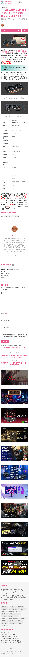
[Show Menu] (27, 2)
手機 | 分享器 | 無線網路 (8, 611)
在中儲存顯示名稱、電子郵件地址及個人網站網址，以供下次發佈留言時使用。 (15, 335)
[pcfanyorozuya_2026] (14, 397)
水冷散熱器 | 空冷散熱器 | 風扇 (10, 616)
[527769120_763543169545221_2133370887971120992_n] (14, 530)
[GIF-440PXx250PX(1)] (14, 567)
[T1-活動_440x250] (14, 416)
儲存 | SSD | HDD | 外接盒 (16, 606)
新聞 (6, 7)
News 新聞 (16, 216)
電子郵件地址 (5, 320)
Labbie (7, 26)
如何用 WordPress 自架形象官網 (10, 640)
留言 (2, 293)
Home (2, 7)
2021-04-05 (14, 26)
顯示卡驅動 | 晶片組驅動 (16, 623)
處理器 (24, 618)
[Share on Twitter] (11, 30)
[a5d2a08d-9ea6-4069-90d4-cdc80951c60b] (14, 454)
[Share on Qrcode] (18, 30)
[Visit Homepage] (7, 2)
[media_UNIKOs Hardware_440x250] (14, 511)
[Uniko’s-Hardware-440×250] (14, 549)
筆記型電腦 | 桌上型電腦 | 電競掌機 (10, 618)
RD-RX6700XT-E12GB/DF (8, 213)
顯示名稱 (4, 313)
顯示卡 (10, 216)
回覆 (3, 277)
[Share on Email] (25, 30)
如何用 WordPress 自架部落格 (9, 638)
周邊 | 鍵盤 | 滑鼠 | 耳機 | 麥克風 (17, 609)
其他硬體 (4, 609)
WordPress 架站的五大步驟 (8, 634)
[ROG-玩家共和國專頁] (14, 378)
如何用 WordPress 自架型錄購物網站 (11, 642)
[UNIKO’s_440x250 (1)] (14, 435)
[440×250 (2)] (14, 473)
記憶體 (4, 620)
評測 (2, 649)
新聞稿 (5, 613)
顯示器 (4, 625)
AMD (6, 216)
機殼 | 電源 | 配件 (15, 613)
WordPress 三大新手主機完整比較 (10, 636)
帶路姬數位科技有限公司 (12, 653)
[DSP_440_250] (14, 492)
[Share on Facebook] (4, 30)
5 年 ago (17, 269)
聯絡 (15, 649)
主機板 (4, 606)
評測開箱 (12, 620)
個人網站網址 (5, 327)
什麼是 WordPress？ (7, 633)
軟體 (20, 620)
